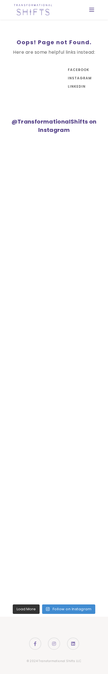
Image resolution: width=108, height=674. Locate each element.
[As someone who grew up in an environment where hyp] (18, 175)
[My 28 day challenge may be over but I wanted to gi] (18, 198)
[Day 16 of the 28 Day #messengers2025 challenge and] (18, 497)
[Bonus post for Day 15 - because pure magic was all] (18, 520)
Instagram (79, 78)
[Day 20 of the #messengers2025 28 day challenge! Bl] (18, 405)
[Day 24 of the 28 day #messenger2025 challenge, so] (18, 313)
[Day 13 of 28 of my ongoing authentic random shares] (18, 589)
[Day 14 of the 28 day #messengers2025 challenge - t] (18, 567)
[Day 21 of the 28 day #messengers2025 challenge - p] (18, 382)
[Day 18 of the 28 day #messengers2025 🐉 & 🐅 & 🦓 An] (18, 451)
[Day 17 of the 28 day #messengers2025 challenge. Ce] (18, 474)
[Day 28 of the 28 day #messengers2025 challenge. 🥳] (18, 221)
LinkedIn (77, 86)
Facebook (78, 69)
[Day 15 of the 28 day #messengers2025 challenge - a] (18, 543)
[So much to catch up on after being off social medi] (18, 152)
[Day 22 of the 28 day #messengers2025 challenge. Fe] (18, 359)
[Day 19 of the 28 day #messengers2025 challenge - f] (18, 428)
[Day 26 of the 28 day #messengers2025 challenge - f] (18, 267)
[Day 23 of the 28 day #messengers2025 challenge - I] (18, 336)
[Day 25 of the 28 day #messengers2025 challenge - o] (18, 290)
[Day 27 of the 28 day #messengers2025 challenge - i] (18, 244)
